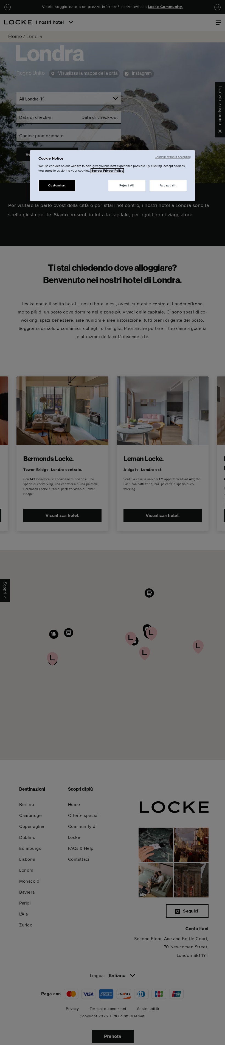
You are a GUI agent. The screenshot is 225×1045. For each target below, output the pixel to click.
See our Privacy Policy (107, 170)
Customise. (57, 185)
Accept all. (168, 185)
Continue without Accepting (173, 157)
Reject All (126, 185)
